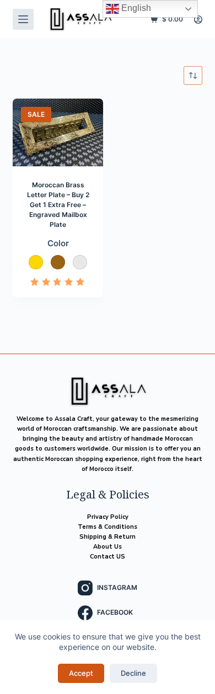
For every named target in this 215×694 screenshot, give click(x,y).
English (135, 8)
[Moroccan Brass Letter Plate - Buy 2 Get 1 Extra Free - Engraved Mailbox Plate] (58, 132)
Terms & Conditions (107, 527)
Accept (81, 673)
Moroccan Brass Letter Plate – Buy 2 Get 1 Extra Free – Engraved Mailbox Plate (58, 205)
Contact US (107, 556)
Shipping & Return (107, 537)
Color (58, 243)
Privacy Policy (107, 517)
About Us (107, 547)
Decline (133, 673)
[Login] (198, 19)
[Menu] (23, 19)
